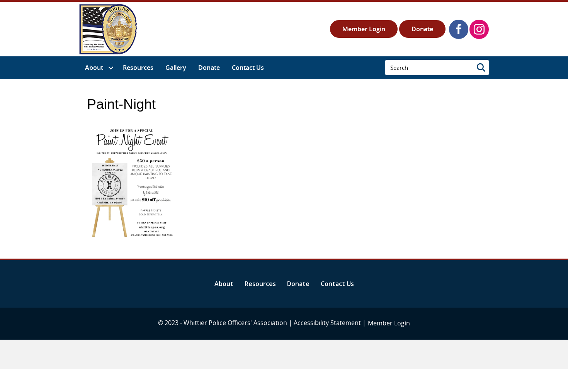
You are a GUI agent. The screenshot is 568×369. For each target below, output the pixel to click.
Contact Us (337, 283)
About (223, 283)
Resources (260, 283)
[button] (458, 29)
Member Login (363, 29)
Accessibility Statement (327, 322)
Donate (422, 29)
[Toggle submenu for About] (111, 67)
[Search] (481, 67)
